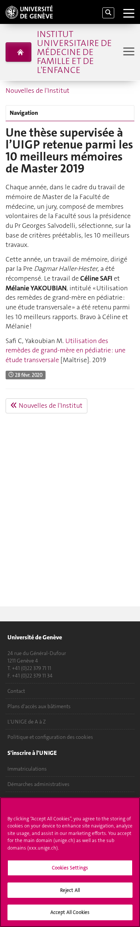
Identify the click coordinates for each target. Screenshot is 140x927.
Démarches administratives (38, 784)
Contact (16, 691)
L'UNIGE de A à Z (26, 721)
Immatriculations (27, 768)
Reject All (70, 890)
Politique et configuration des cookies (50, 737)
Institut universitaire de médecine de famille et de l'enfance (74, 52)
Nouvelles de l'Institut (37, 90)
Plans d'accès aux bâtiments (39, 706)
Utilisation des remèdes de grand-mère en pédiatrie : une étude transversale (65, 350)
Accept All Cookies (70, 912)
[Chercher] (108, 12)
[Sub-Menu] (127, 52)
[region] (70, 862)
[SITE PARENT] (18, 52)
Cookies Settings (70, 868)
